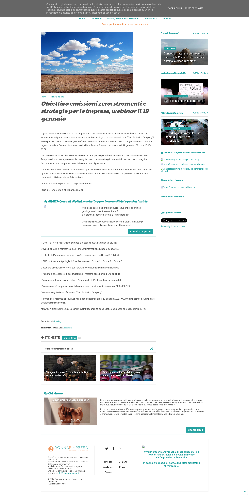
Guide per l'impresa (173, 112)
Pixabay (58, 321)
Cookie (108, 472)
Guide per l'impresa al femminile (177, 128)
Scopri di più (195, 429)
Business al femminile (174, 73)
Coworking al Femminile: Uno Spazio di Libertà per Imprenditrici (182, 136)
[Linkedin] (120, 448)
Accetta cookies (194, 8)
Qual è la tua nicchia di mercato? (184, 101)
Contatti (166, 18)
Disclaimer (108, 467)
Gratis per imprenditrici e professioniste (124, 24)
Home (82, 18)
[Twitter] (106, 448)
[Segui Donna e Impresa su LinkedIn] (178, 187)
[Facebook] (113, 448)
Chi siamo (55, 393)
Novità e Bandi (57, 97)
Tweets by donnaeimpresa (173, 226)
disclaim (68, 327)
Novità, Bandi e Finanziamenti (123, 18)
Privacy (122, 467)
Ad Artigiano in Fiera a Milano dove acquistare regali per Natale (121, 374)
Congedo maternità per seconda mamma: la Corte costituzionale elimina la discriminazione (184, 57)
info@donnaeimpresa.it (68, 473)
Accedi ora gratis (140, 231)
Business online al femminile (175, 96)
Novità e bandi (170, 33)
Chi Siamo (96, 18)
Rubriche (150, 18)
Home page (108, 462)
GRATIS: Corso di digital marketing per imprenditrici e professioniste (97, 201)
